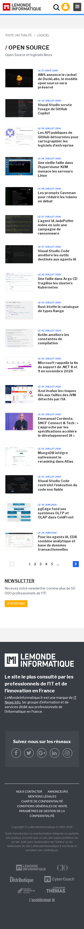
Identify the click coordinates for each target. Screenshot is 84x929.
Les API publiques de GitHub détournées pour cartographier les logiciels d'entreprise (58, 139)
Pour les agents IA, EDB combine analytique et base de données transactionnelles (57, 543)
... (57, 564)
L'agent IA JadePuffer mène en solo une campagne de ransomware (56, 227)
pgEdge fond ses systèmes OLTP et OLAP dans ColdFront (56, 513)
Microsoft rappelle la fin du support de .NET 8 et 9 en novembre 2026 (58, 367)
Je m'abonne (16, 603)
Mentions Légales (42, 796)
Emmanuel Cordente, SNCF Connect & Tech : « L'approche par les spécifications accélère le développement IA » (58, 427)
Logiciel (43, 35)
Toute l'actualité (18, 35)
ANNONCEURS (58, 791)
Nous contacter (29, 791)
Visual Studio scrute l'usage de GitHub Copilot (55, 109)
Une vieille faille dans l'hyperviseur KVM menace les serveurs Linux (55, 169)
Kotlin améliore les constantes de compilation (53, 339)
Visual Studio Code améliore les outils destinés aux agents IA (57, 255)
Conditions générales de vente (42, 806)
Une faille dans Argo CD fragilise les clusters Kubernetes (57, 283)
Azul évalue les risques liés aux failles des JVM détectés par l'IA (57, 395)
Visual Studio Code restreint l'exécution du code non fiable (57, 485)
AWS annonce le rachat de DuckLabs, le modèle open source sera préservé (57, 81)
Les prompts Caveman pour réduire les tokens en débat (57, 197)
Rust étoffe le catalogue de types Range (58, 309)
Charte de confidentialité (42, 801)
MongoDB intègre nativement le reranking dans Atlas (55, 457)
